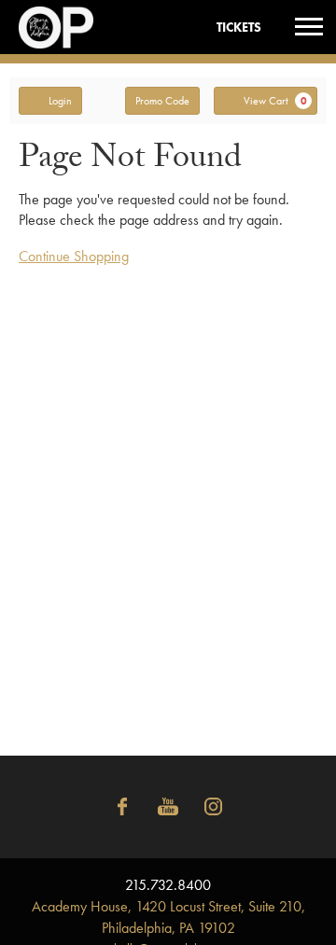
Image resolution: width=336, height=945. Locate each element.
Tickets (239, 27)
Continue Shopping (74, 256)
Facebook (122, 807)
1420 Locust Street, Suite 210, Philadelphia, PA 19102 (168, 917)
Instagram (214, 807)
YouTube (168, 807)
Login (60, 100)
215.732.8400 (168, 885)
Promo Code (162, 100)
